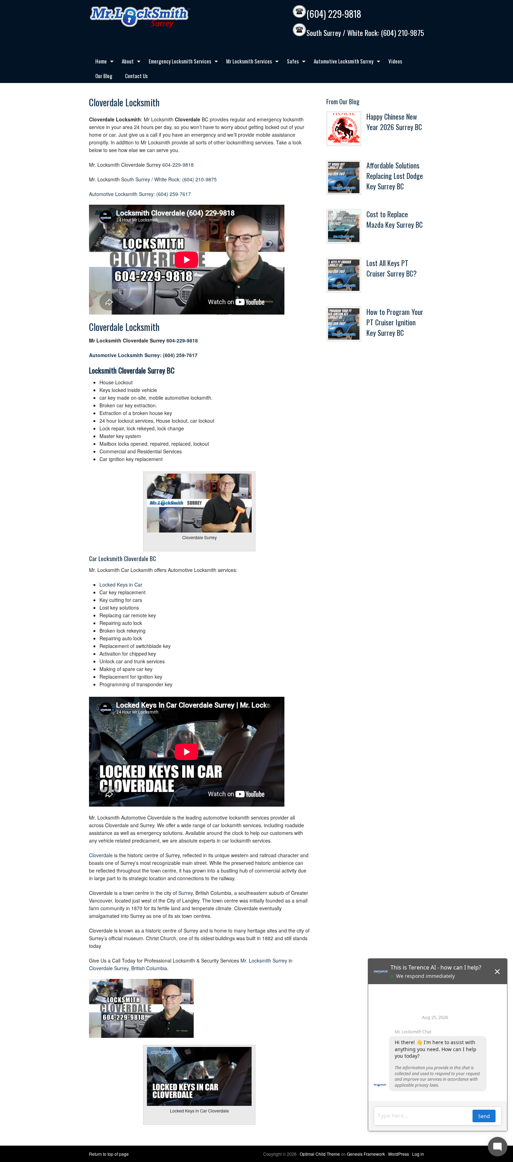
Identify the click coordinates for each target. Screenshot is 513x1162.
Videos (395, 61)
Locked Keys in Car (120, 584)
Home (98, 62)
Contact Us (136, 76)
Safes (290, 62)
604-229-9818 (178, 164)
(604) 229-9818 (333, 14)
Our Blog (103, 76)
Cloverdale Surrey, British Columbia (128, 968)
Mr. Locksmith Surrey (263, 960)
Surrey (185, 892)
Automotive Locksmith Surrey (340, 62)
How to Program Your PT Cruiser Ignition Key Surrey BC (394, 322)
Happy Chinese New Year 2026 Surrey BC (394, 121)
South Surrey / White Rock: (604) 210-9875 (365, 33)
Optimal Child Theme (320, 1154)
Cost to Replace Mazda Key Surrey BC (394, 219)
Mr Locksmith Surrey (155, 17)
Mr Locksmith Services (246, 62)
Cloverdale (101, 855)
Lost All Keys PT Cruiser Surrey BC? (391, 268)
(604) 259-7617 (173, 193)
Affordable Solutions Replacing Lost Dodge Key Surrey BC (394, 175)
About (125, 62)
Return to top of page (109, 1154)
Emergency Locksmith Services (176, 62)
